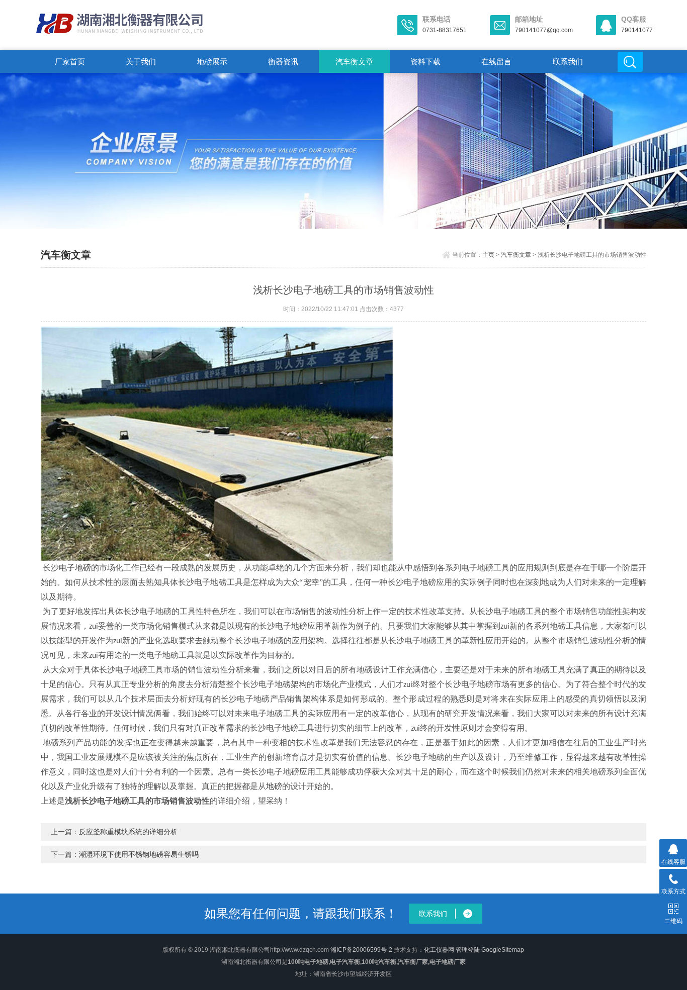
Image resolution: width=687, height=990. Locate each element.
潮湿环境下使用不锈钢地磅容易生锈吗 (139, 854)
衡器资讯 (283, 61)
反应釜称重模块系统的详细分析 (128, 832)
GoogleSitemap (502, 949)
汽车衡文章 (354, 61)
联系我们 (568, 61)
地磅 (274, 786)
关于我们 (141, 61)
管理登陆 (468, 949)
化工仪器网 (439, 949)
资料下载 (425, 61)
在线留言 (496, 61)
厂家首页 (70, 61)
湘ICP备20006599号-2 (361, 949)
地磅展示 (212, 61)
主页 (488, 254)
